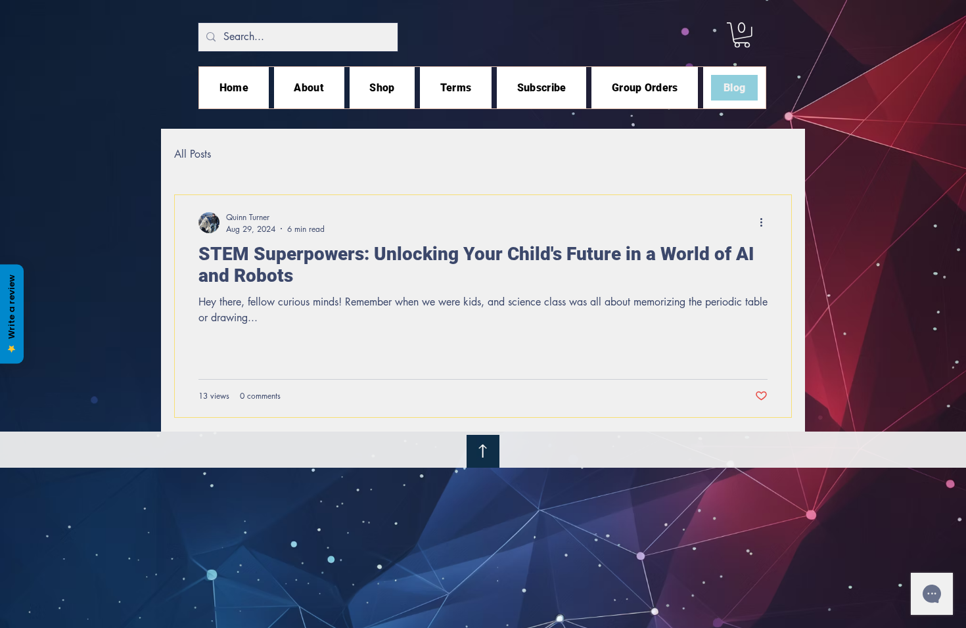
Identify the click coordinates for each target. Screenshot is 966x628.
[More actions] (765, 223)
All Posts (192, 154)
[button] (742, 35)
